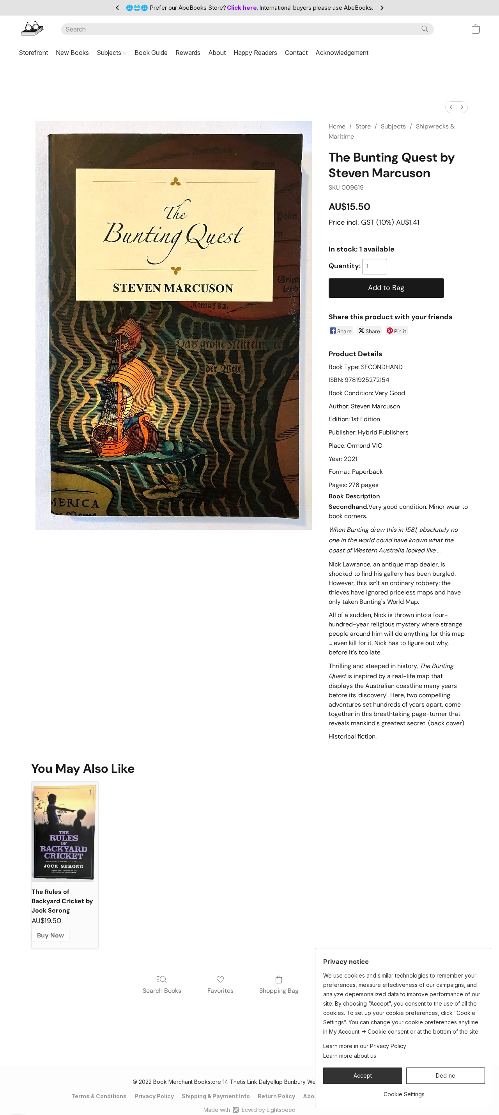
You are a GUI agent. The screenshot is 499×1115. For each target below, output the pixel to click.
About (217, 52)
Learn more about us (349, 1055)
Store (363, 126)
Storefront (33, 52)
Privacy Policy (154, 1096)
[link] (404, 1091)
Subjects (110, 52)
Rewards (187, 52)
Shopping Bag (279, 991)
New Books (72, 52)
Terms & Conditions (99, 1096)
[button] (32, 29)
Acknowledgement (341, 52)
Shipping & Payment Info (216, 1096)
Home (337, 126)
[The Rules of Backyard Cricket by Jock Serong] (65, 832)
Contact (296, 52)
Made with (249, 1109)
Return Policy (276, 1096)
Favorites (220, 991)
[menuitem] (451, 107)
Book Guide (151, 52)
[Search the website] (425, 28)
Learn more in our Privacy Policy (364, 1046)
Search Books (162, 991)
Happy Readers (255, 52)
